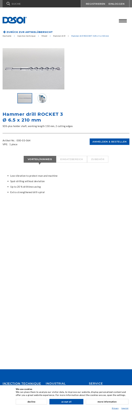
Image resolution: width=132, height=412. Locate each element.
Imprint (124, 408)
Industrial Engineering (57, 385)
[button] (42, 3)
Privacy (115, 408)
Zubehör (97, 159)
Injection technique (22, 383)
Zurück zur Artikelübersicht (29, 32)
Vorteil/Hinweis (40, 159)
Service (96, 383)
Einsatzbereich (71, 159)
